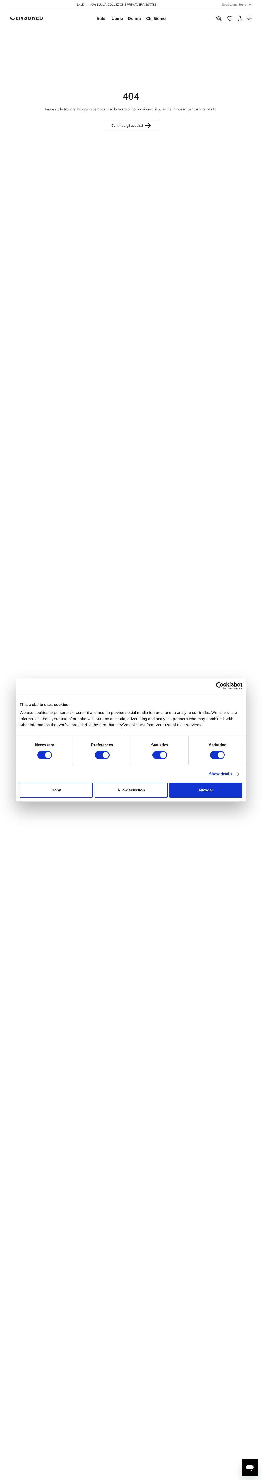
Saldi (101, 18)
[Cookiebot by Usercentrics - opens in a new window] (220, 686)
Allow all (206, 790)
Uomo (117, 18)
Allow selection (131, 790)
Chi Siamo (156, 18)
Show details (220, 774)
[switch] (102, 755)
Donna (134, 18)
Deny (56, 790)
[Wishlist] (229, 18)
